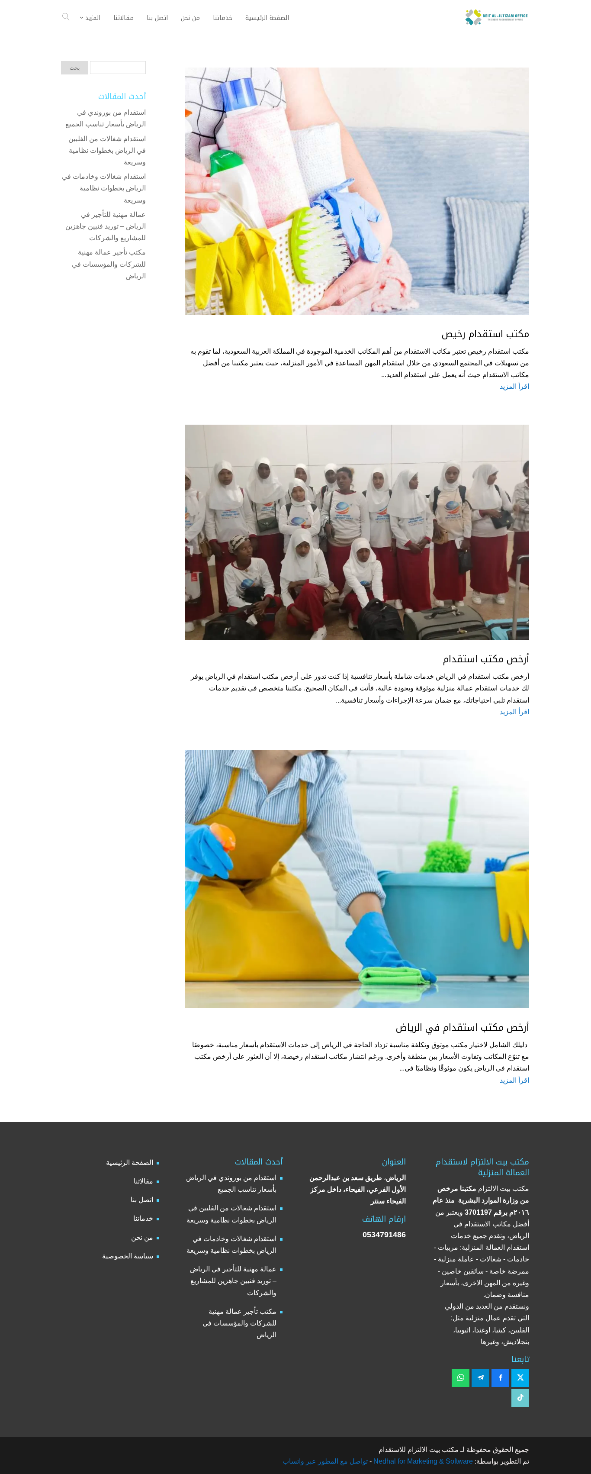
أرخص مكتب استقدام (486, 659)
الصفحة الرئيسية (129, 1162)
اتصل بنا (142, 1199)
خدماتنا (143, 1218)
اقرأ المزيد (514, 386)
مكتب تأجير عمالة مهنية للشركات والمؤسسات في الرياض (109, 263)
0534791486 (384, 1234)
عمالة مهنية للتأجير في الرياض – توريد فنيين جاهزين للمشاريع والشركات (105, 226)
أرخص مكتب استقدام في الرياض (462, 1028)
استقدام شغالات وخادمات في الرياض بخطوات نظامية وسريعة (104, 188)
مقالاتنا (143, 1181)
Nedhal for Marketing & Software (422, 1461)
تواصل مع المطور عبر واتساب (325, 1461)
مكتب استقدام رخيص (485, 334)
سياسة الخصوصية (127, 1256)
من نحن (142, 1237)
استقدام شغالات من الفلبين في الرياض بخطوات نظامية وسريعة (107, 150)
